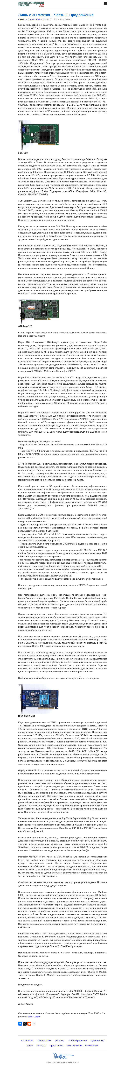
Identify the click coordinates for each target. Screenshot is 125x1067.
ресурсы (59, 1040)
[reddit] (29, 1024)
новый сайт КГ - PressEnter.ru (82, 1045)
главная (22, 19)
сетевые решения (77, 1040)
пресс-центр (56, 1045)
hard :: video (34, 1016)
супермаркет (97, 1040)
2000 (38, 19)
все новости (27, 1040)
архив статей (44, 1040)
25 (44, 19)
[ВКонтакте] (20, 1024)
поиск (30, 1045)
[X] (25, 1024)
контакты (41, 1045)
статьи (31, 19)
